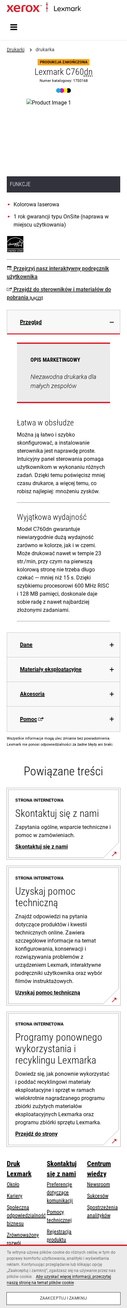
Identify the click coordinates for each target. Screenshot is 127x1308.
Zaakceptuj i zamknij (63, 1298)
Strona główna (94, 9)
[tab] (63, 322)
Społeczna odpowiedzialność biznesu (26, 1215)
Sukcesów (97, 1196)
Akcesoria (32, 694)
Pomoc (28, 719)
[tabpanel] (63, 483)
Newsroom (98, 1184)
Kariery (14, 1196)
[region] (63, 1276)
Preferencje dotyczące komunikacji (60, 1192)
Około (13, 1184)
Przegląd (31, 322)
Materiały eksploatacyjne (51, 669)
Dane (26, 645)
